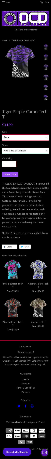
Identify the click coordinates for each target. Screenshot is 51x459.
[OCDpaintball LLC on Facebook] (25, 406)
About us (25, 383)
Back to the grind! (25, 352)
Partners (25, 392)
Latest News (25, 346)
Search (25, 379)
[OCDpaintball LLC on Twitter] (19, 406)
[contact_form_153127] (44, 452)
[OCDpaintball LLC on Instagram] (32, 406)
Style (5, 145)
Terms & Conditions (25, 387)
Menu (8, 2)
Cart (46, 2)
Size (4, 131)
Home (4, 40)
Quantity (7, 158)
